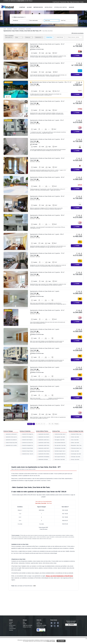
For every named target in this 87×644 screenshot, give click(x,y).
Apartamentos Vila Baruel (43, 459)
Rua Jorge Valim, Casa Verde (60, 445)
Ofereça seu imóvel (27, 626)
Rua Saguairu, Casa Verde (59, 439)
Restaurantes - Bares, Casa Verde (77, 445)
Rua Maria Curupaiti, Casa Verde (60, 451)
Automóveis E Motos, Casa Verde (77, 434)
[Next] (26, 51)
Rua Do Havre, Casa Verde (60, 459)
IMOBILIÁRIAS (48, 7)
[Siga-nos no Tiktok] (55, 623)
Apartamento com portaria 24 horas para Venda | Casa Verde (12, 439)
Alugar (10, 623)
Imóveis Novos (49, 37)
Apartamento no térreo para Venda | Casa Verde (12, 434)
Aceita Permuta (60, 37)
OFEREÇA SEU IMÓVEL (60, 7)
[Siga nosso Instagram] (58, 623)
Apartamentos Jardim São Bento (44, 448)
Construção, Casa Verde (75, 456)
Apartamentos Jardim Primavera (44, 445)
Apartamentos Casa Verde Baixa (44, 434)
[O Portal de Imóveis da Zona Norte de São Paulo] (7, 8)
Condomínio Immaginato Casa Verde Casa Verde (28, 445)
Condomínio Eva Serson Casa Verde (28, 442)
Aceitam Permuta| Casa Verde (11, 442)
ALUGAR (29, 7)
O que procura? (12, 628)
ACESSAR (72, 624)
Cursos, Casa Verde (74, 439)
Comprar (11, 622)
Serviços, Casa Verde (75, 459)
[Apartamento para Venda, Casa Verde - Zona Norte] (44, 51)
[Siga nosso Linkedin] (55, 626)
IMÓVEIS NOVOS (38, 7)
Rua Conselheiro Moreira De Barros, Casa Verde (60, 442)
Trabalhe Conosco (40, 626)
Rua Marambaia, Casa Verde (60, 448)
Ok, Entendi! (61, 640)
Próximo (56, 423)
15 (49, 423)
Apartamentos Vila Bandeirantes (44, 456)
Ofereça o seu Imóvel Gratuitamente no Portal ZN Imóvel (59, 576)
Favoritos (11, 630)
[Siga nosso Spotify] (51, 626)
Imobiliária (11, 626)
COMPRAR (22, 7)
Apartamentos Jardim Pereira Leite (44, 442)
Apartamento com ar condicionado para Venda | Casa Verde (12, 445)
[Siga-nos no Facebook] (51, 623)
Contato (77, 55)
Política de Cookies (50, 641)
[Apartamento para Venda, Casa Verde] (16, 51)
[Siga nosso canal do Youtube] (58, 626)
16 (52, 423)
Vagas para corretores (27, 625)
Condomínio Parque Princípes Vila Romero (28, 451)
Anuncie (24, 623)
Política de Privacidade (41, 625)
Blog (24, 622)
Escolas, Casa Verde (75, 451)
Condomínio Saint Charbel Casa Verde (28, 439)
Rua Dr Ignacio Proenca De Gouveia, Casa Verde (60, 456)
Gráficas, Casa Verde (75, 442)
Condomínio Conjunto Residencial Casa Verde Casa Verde (28, 448)
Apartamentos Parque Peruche (44, 451)
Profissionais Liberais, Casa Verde (77, 448)
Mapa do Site (39, 623)
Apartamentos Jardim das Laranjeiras (44, 439)
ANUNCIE (71, 7)
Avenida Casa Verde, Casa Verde (60, 434)
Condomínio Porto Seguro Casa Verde (28, 434)
